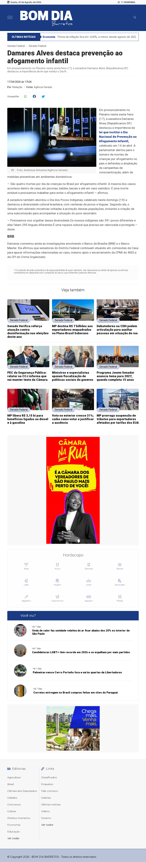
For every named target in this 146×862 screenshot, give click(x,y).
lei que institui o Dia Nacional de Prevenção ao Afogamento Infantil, (118, 136)
